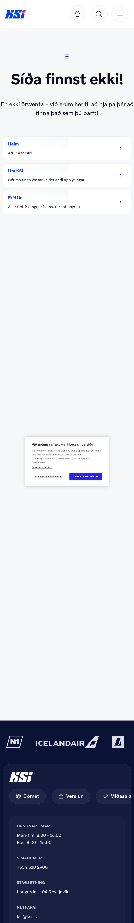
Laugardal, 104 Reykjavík (42, 892)
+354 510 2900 (32, 867)
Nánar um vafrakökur (42, 467)
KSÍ (15, 14)
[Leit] (99, 14)
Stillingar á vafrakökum (48, 476)
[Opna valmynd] (120, 14)
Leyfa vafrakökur (86, 476)
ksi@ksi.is (27, 916)
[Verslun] (77, 14)
